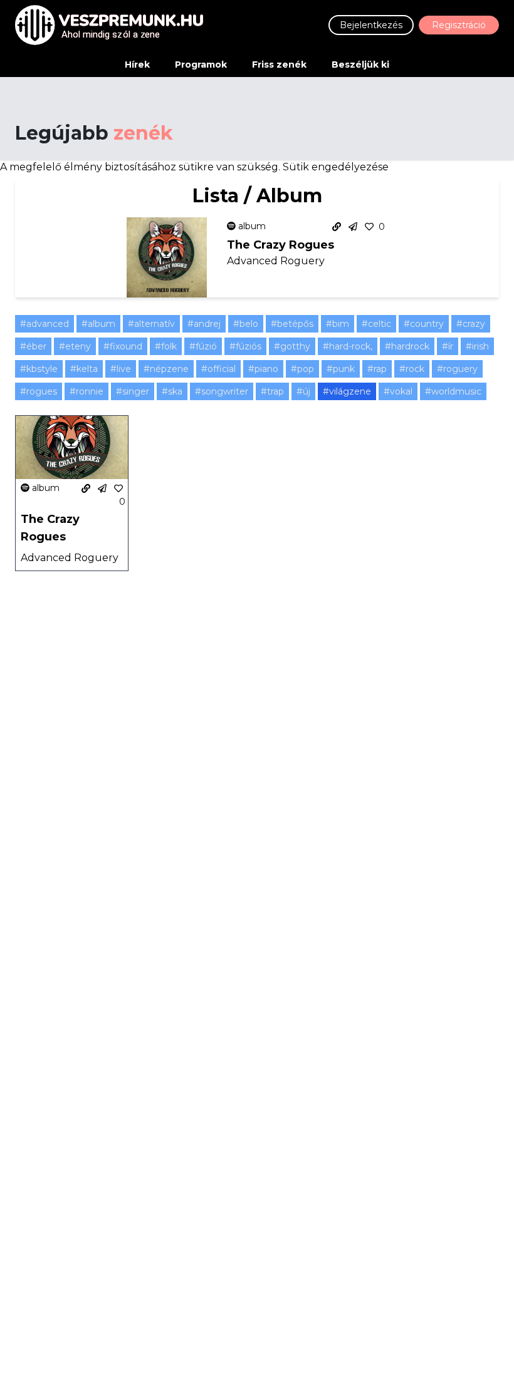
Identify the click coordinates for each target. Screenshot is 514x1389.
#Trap (272, 391)
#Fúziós (245, 346)
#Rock (411, 368)
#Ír (447, 346)
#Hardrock (407, 346)
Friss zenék (279, 64)
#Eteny (75, 346)
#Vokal (398, 391)
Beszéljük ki (360, 64)
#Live (120, 368)
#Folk (166, 346)
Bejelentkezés (371, 25)
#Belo (245, 323)
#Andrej (204, 323)
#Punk (341, 368)
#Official (218, 368)
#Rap (377, 368)
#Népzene (166, 368)
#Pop (302, 368)
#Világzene (347, 391)
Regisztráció (459, 25)
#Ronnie (86, 391)
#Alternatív (151, 323)
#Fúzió (203, 346)
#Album (98, 323)
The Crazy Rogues (280, 245)
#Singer (132, 391)
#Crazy (470, 323)
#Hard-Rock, (347, 346)
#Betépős (292, 323)
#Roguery (457, 368)
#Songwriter (221, 391)
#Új (303, 391)
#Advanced (44, 323)
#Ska (172, 391)
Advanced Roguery (276, 261)
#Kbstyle (39, 368)
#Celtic (376, 323)
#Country (424, 323)
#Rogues (38, 391)
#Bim (337, 323)
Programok (201, 64)
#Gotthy (292, 346)
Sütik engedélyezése (336, 167)
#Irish (477, 346)
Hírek (137, 64)
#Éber (33, 346)
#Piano (263, 368)
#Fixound (122, 346)
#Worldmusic (453, 391)
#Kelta (84, 368)
